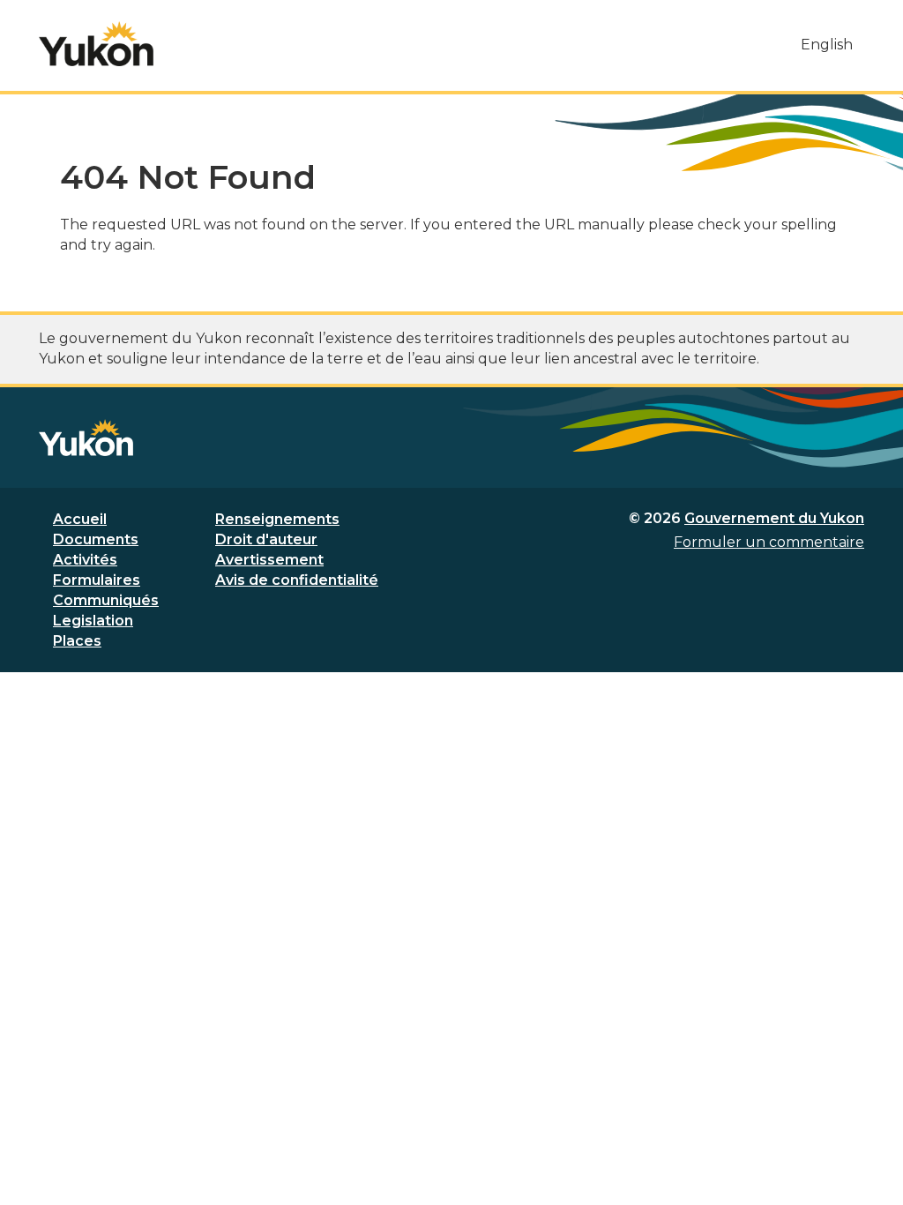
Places (77, 640)
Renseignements (277, 519)
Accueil (80, 519)
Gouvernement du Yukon (774, 518)
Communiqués (106, 600)
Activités (85, 559)
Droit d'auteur (266, 539)
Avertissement (269, 559)
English (827, 44)
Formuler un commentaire (769, 542)
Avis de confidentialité (296, 580)
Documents (95, 539)
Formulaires (96, 580)
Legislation (93, 620)
